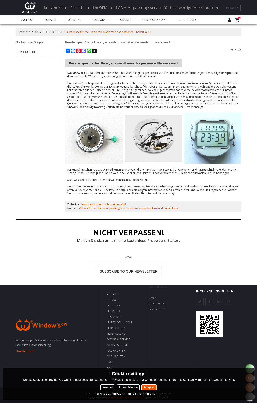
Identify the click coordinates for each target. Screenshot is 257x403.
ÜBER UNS (74, 19)
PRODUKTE (124, 19)
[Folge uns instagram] (228, 301)
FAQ (109, 362)
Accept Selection (128, 387)
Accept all (149, 387)
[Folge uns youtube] (200, 301)
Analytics (121, 394)
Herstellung (188, 19)
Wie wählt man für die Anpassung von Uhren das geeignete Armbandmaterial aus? (129, 208)
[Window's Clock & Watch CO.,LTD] (30, 7)
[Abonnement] (128, 271)
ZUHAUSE (27, 19)
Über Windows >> (25, 351)
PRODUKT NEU (52, 32)
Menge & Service (118, 339)
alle (36, 32)
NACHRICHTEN (116, 350)
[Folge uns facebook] (209, 301)
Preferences (138, 394)
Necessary (106, 394)
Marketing (155, 394)
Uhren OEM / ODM (154, 19)
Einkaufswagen (239, 18)
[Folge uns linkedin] (218, 301)
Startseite (24, 32)
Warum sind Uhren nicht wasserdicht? (103, 204)
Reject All (108, 387)
